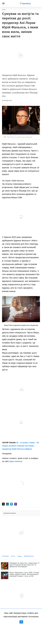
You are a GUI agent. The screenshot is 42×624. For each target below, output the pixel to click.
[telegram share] (11, 504)
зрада (19, 556)
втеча (13, 556)
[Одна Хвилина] (25, 3)
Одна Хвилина (15, 461)
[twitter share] (3, 504)
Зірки (4, 9)
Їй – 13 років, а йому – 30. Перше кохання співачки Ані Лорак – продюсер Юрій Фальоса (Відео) (20, 446)
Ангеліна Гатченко (10, 513)
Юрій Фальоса (29, 556)
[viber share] (15, 504)
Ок (21, 622)
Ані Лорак (5, 556)
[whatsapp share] (7, 504)
